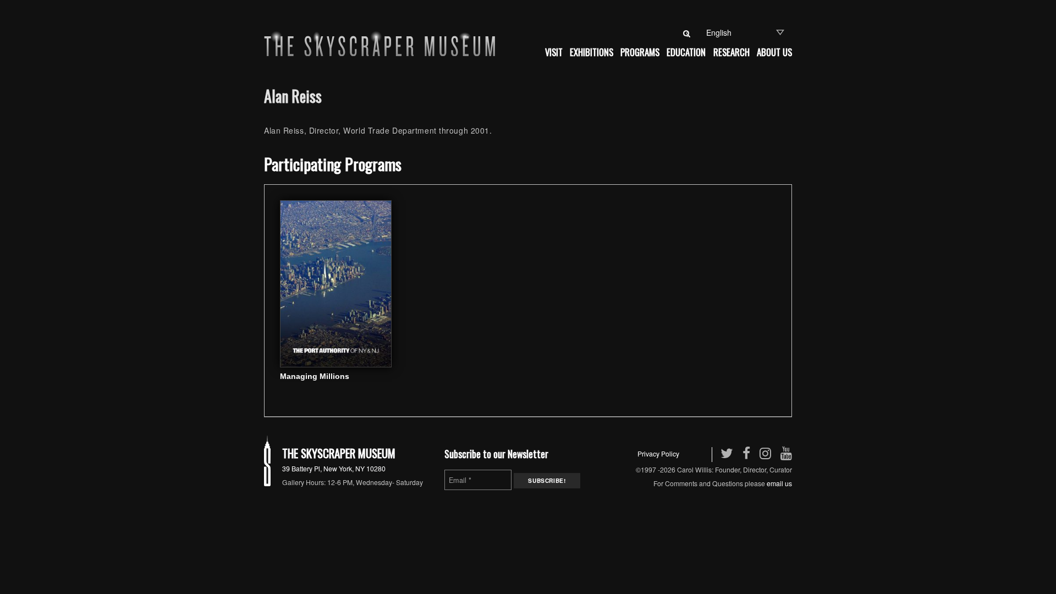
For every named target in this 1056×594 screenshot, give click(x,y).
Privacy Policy (658, 453)
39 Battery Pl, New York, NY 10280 (334, 468)
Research (731, 52)
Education (686, 52)
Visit (554, 52)
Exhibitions (591, 52)
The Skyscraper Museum (338, 452)
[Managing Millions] (336, 282)
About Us (774, 52)
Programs (639, 52)
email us (779, 483)
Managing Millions (314, 376)
